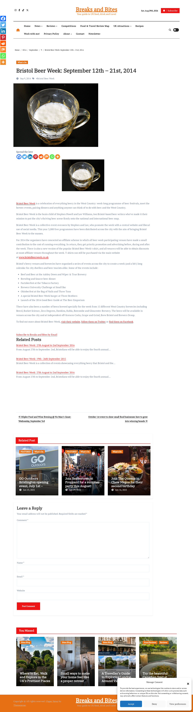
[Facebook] (19, 156)
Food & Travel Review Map (94, 26)
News (38, 26)
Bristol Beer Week (45, 78)
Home (27, 26)
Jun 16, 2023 (121, 489)
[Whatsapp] (52, 156)
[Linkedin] (30, 156)
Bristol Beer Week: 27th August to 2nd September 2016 (45, 345)
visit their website (70, 321)
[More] (57, 156)
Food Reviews (150, 642)
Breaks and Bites (96, 9)
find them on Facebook (121, 321)
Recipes (139, 26)
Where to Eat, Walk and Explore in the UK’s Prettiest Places (35, 677)
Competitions (68, 26)
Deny (154, 704)
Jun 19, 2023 (75, 489)
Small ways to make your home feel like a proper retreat (75, 677)
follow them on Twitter (93, 321)
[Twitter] (24, 156)
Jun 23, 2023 (29, 489)
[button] (187, 682)
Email (20, 576)
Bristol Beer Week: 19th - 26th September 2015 (41, 358)
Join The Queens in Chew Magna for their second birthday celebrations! (127, 484)
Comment (22, 520)
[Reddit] (41, 156)
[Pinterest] (35, 156)
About (67, 33)
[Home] (18, 30)
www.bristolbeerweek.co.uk (33, 257)
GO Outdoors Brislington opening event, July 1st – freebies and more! (33, 484)
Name (20, 562)
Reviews (51, 26)
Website (21, 590)
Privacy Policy (51, 33)
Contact (80, 33)
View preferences (177, 704)
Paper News (52, 701)
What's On (22, 62)
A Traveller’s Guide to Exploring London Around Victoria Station (116, 678)
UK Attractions (122, 26)
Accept (131, 704)
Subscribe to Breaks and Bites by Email (36, 334)
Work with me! (32, 33)
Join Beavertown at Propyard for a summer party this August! (82, 482)
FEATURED (26, 451)
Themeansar (19, 705)
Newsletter (94, 33)
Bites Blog (25, 642)
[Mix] (46, 156)
